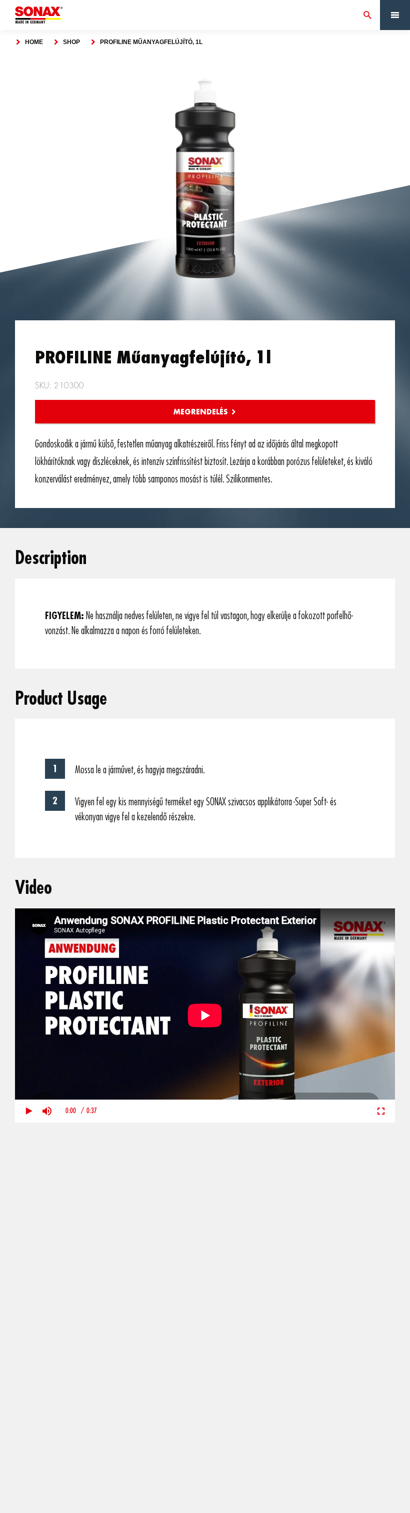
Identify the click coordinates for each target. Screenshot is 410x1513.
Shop (71, 42)
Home (34, 42)
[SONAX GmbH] (38, 15)
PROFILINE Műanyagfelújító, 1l (151, 42)
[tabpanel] (205, 178)
